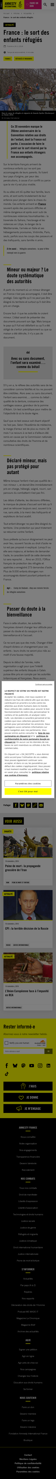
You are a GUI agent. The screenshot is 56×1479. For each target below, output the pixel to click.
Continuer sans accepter (43, 684)
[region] (28, 739)
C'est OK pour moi (28, 791)
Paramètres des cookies (28, 783)
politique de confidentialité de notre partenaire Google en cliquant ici (27, 739)
